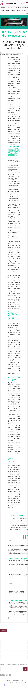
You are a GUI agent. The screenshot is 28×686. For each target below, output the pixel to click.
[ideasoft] (6, 685)
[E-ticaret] (14, 685)
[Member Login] (24, 3)
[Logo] (8, 3)
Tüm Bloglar (4, 630)
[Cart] (27, 3)
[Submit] (25, 669)
